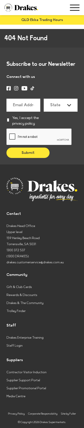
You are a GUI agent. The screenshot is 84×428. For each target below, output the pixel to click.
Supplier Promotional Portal (26, 388)
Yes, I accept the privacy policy (25, 121)
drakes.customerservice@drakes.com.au (35, 262)
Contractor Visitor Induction (26, 372)
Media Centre (15, 396)
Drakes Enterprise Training (25, 338)
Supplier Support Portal (23, 380)
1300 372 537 (15, 250)
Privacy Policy (16, 413)
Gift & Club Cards (19, 287)
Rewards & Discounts (21, 295)
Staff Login (14, 346)
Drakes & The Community (25, 303)
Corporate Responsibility (43, 413)
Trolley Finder (16, 311)
